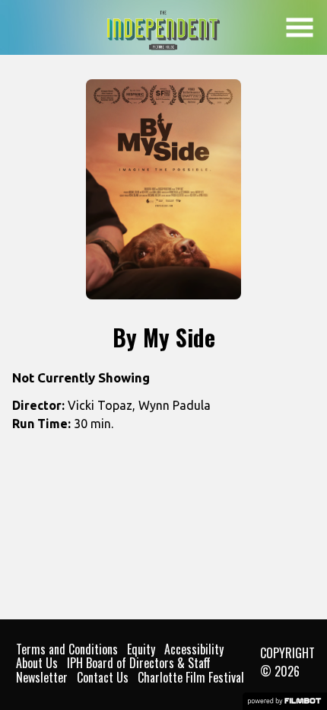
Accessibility (194, 649)
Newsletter (42, 677)
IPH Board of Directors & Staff (139, 663)
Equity (141, 649)
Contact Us (103, 677)
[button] (299, 27)
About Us (37, 663)
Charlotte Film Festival (191, 677)
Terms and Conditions (67, 649)
